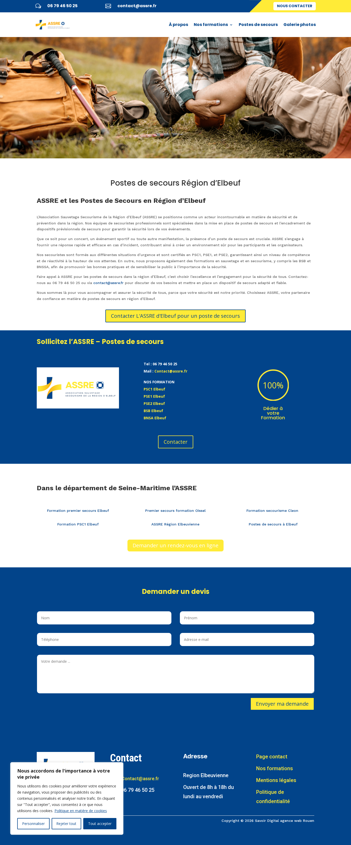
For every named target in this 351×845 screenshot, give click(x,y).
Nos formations (211, 25)
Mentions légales (276, 780)
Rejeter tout (66, 823)
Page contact (271, 756)
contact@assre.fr (136, 6)
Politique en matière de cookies (80, 810)
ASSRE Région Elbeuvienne (175, 524)
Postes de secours (258, 25)
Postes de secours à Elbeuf (273, 524)
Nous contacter (294, 5)
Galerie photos (299, 25)
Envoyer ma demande (282, 703)
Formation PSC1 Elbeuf (78, 524)
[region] (66, 798)
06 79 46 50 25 (62, 6)
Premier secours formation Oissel (175, 510)
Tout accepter (100, 823)
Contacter (176, 441)
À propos (178, 25)
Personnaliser (33, 823)
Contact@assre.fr (170, 371)
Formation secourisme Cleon (273, 510)
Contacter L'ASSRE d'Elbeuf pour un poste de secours (175, 315)
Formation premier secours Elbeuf (78, 510)
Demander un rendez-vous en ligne (175, 545)
